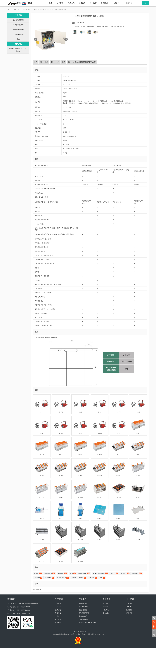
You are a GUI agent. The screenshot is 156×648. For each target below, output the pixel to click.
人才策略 (129, 603)
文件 (69, 62)
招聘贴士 (129, 610)
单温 (101, 577)
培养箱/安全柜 (83, 607)
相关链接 (115, 3)
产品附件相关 (83, 619)
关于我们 (60, 3)
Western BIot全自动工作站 (87, 622)
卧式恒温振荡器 (18, 25)
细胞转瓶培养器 (84, 613)
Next (66, 39)
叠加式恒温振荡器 (18, 20)
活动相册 (129, 613)
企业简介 (58, 603)
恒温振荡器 (49, 573)
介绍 (35, 62)
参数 (41, 62)
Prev (35, 39)
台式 (72, 573)
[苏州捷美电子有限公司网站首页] (19, 3)
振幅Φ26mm (84, 573)
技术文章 (106, 613)
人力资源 (93, 3)
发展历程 (58, 610)
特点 (46, 62)
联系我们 (104, 3)
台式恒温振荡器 (39, 9)
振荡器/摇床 (26, 9)
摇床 (18, 39)
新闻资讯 (82, 3)
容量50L (92, 577)
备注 (52, 62)
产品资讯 (106, 610)
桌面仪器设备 (83, 610)
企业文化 (58, 616)
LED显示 (38, 577)
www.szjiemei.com (23, 613)
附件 (57, 62)
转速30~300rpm (100, 573)
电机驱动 (136, 573)
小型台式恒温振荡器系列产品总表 (84, 62)
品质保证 (58, 619)
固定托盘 (124, 573)
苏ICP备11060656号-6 (78, 632)
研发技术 (58, 607)
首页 (50, 3)
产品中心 (71, 3)
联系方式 (58, 622)
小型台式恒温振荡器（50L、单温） (18, 50)
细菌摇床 (62, 573)
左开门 (114, 573)
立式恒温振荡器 (18, 34)
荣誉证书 (58, 613)
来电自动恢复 (63, 577)
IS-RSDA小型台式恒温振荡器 (56, 9)
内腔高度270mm (78, 577)
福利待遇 (129, 607)
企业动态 (106, 607)
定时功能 (49, 577)
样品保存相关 (83, 616)
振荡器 (37, 573)
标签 (63, 62)
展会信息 (106, 603)
